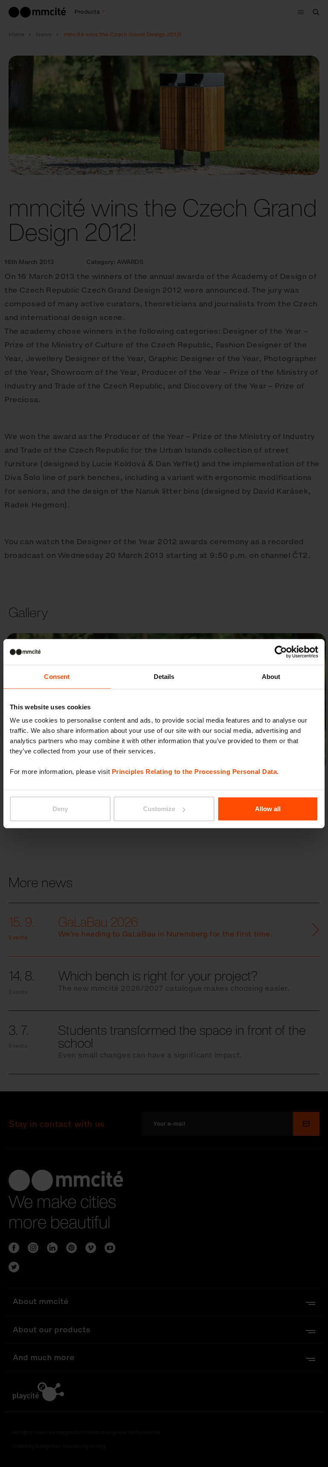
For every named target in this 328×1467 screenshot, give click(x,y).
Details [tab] (164, 676)
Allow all (268, 808)
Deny (60, 808)
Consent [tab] (57, 676)
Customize (159, 808)
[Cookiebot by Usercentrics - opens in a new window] (280, 651)
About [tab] (271, 676)
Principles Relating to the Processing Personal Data (194, 771)
